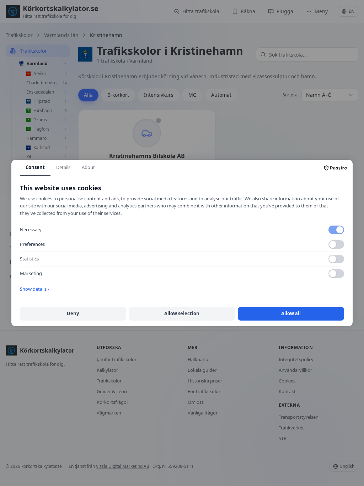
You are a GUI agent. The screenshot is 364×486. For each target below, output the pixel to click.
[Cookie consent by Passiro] (335, 167)
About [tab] (88, 167)
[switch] (336, 230)
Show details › (34, 289)
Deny (73, 313)
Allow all (291, 313)
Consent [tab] (35, 167)
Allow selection (181, 313)
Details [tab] (63, 167)
